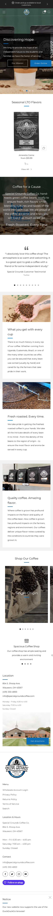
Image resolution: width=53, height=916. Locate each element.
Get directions (38, 741)
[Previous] (5, 4)
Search (6, 808)
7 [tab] (32, 285)
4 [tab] (32, 90)
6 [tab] (29, 285)
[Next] (47, 4)
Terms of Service (11, 804)
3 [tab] (29, 90)
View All (25, 169)
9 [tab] (38, 285)
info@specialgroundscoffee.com (18, 862)
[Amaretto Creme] (26, 131)
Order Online (40, 64)
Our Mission (17, 64)
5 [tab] (26, 285)
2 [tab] (26, 90)
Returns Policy (10, 799)
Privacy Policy (10, 795)
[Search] (49, 12)
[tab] (20, 629)
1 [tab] (23, 90)
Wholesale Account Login (15, 790)
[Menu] (4, 12)
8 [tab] (35, 285)
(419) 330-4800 (10, 867)
